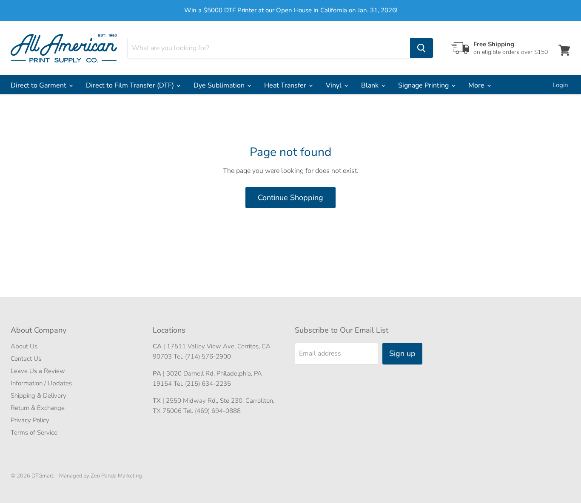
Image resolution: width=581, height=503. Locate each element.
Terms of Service (34, 432)
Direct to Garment (39, 85)
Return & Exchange (38, 408)
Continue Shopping (290, 197)
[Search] (421, 48)
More (477, 85)
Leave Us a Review (38, 371)
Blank (370, 85)
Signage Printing (424, 85)
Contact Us (26, 358)
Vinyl (334, 85)
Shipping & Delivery (38, 395)
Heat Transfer (286, 85)
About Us (24, 346)
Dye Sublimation (220, 85)
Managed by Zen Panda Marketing (100, 476)
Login (560, 85)
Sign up (402, 353)
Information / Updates (41, 383)
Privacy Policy (30, 420)
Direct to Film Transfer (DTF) (131, 85)
